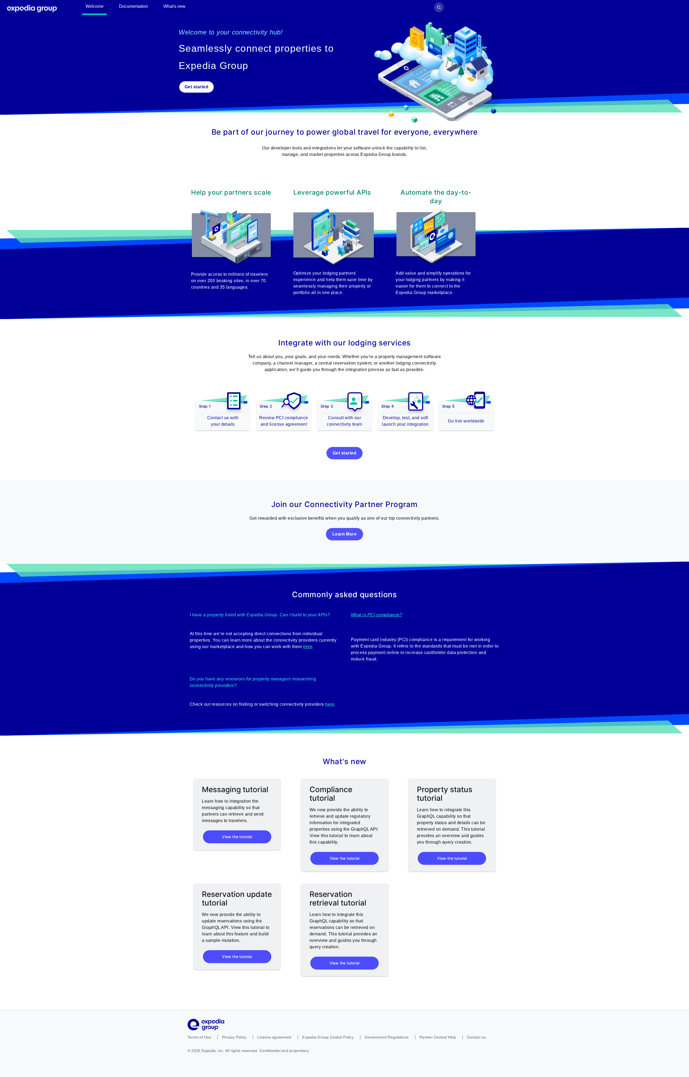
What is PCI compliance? (376, 615)
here (307, 646)
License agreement (274, 1037)
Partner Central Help (438, 1037)
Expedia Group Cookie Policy (327, 1037)
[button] (440, 72)
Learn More (344, 534)
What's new (174, 6)
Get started (196, 87)
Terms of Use (199, 1037)
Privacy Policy (234, 1037)
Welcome (95, 6)
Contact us (476, 1037)
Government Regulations (387, 1037)
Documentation (133, 6)
